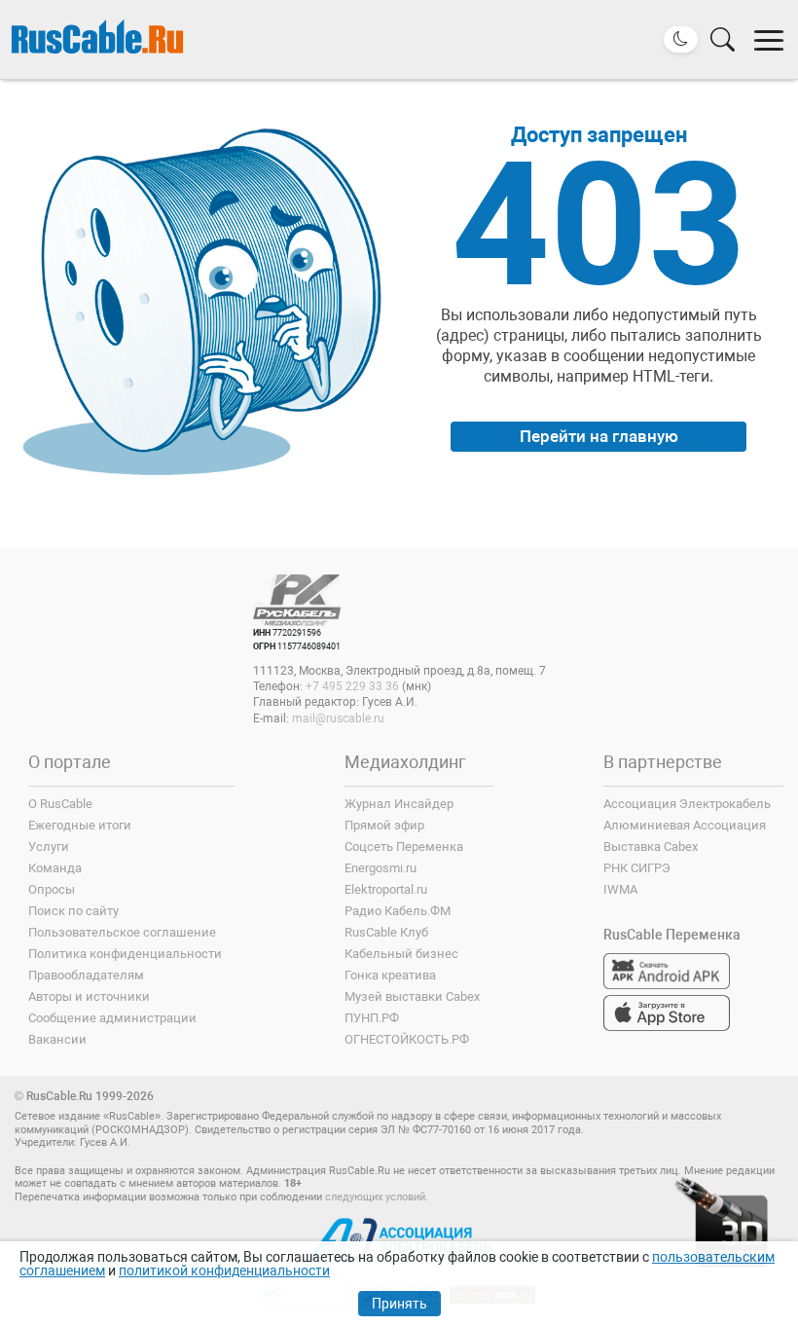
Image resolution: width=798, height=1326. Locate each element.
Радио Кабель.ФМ (398, 910)
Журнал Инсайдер (399, 803)
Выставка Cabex (650, 846)
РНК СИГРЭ (637, 868)
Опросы (51, 889)
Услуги (48, 846)
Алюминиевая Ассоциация (684, 825)
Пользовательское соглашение (122, 932)
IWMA (620, 889)
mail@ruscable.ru (338, 718)
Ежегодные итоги (79, 825)
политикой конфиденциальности (224, 1270)
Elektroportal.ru (386, 889)
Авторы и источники (89, 996)
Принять (399, 1303)
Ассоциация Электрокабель (687, 803)
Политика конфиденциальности (125, 953)
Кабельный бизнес (401, 953)
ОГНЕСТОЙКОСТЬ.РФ (407, 1039)
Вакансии (57, 1039)
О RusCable (60, 803)
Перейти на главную (599, 436)
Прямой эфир (384, 825)
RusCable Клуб (386, 932)
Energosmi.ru (381, 868)
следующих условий (375, 1197)
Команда (55, 868)
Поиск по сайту (73, 910)
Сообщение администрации (112, 1018)
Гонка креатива (390, 975)
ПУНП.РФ (372, 1018)
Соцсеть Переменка (404, 846)
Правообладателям (86, 975)
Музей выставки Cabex (412, 996)
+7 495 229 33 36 (352, 686)
